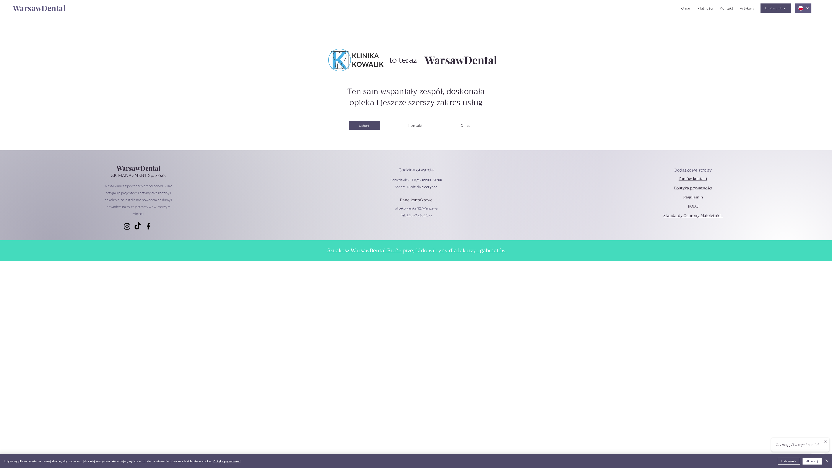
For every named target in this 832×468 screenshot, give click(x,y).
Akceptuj (812, 461)
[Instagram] (127, 226)
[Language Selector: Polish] (803, 8)
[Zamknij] (826, 461)
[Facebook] (148, 226)
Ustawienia (788, 461)
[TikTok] (137, 226)
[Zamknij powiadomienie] (825, 442)
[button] (416, 208)
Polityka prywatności (226, 461)
